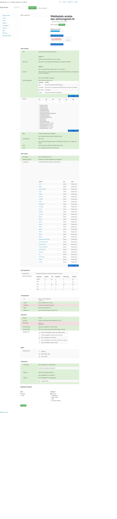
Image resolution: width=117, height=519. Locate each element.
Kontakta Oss (70, 2)
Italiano (40, 201)
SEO (53, 399)
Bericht (40, 216)
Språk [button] (76, 2)
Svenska (41, 211)
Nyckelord (4, 23)
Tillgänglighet (55, 395)
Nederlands (41, 204)
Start (40, 184)
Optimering (4, 33)
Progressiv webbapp (56, 400)
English (40, 194)
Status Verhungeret (43, 247)
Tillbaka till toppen (6, 15)
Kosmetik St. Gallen (43, 241)
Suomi (40, 209)
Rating (40, 186)
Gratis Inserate (42, 244)
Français (41, 199)
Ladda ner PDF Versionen (56, 35)
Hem (60, 2)
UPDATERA (61, 24)
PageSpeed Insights (6, 35)
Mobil (3, 30)
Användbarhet (5, 25)
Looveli (40, 262)
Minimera (71, 96)
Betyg (64, 2)
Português (41, 206)
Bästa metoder (55, 397)
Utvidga (76, 96)
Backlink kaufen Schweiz (44, 239)
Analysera (32, 8)
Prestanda (54, 393)
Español (41, 196)
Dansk (40, 191)
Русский (41, 214)
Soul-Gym (41, 252)
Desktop (23, 393)
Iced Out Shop (42, 249)
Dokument (4, 28)
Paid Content (42, 257)
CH (39, 254)
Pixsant (40, 259)
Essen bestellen (42, 189)
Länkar (3, 20)
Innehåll (4, 18)
